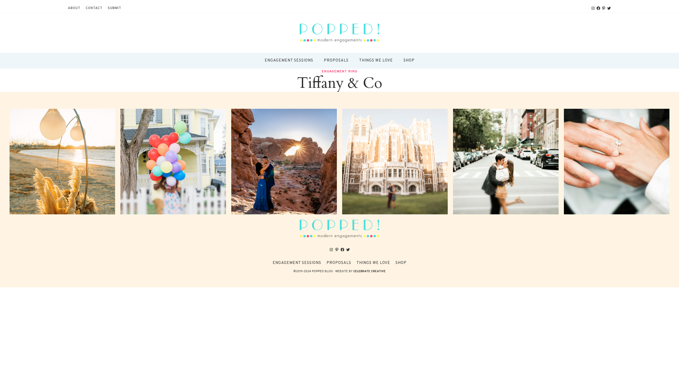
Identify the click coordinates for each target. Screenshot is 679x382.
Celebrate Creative (369, 271)
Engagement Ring (340, 72)
